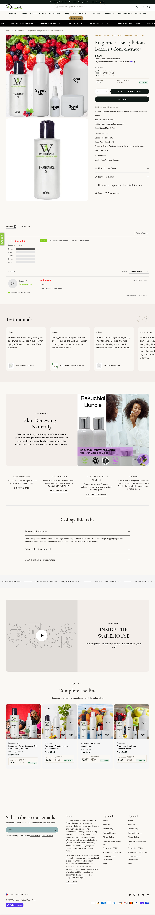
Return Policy (108, 829)
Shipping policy (100, 2)
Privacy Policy (108, 837)
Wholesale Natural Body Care (24, 900)
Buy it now (122, 99)
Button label (71, 882)
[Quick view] (37, 709)
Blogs (105, 863)
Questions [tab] (25, 226)
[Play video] (42, 636)
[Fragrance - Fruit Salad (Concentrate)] (95, 721)
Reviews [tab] (11, 226)
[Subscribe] (55, 829)
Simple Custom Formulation (113, 852)
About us (106, 825)
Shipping (98, 59)
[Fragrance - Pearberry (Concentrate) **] (131, 721)
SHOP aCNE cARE (21, 488)
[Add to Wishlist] (13, 708)
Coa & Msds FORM (110, 848)
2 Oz (105, 73)
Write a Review (142, 233)
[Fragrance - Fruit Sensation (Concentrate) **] (59, 721)
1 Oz (97, 73)
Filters (12, 271)
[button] (2, 239)
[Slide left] (140, 319)
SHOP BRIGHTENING (59, 491)
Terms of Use (35, 835)
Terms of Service (109, 833)
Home (8, 31)
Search (105, 820)
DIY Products (19, 31)
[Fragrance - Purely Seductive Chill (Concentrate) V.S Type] (23, 721)
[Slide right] (146, 319)
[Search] (137, 7)
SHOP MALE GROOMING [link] (96, 494)
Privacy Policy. (47, 835)
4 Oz (112, 73)
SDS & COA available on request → (107, 107)
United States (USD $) (17, 894)
